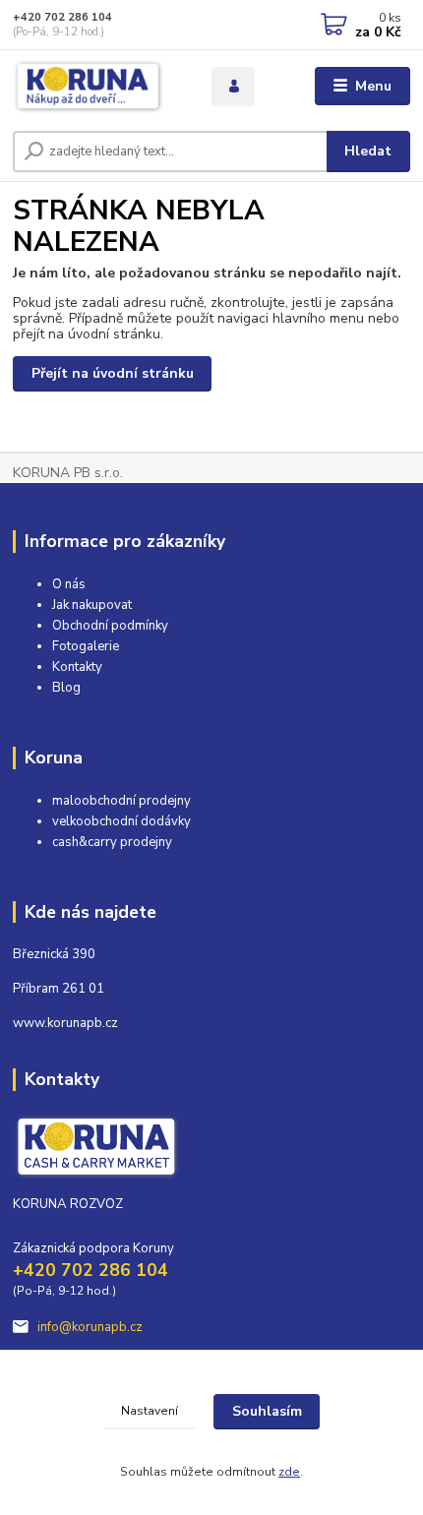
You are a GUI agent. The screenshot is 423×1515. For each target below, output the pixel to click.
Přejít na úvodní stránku (112, 373)
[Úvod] (95, 86)
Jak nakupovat (92, 605)
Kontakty (77, 667)
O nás (69, 584)
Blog (66, 688)
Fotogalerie (85, 646)
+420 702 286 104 (62, 17)
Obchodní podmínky (110, 626)
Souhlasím (267, 1411)
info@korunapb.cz (90, 1327)
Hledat (368, 151)
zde (289, 1472)
